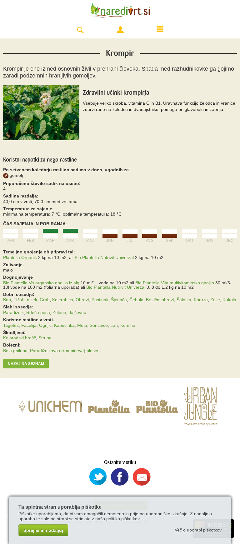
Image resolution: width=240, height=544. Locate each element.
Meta (82, 325)
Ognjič (45, 325)
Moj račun (120, 29)
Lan (114, 325)
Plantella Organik (20, 257)
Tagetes (11, 325)
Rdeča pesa (38, 312)
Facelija (29, 325)
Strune (45, 337)
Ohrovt (82, 299)
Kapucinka (64, 325)
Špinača (119, 299)
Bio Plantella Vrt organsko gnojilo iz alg (41, 282)
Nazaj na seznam (26, 364)
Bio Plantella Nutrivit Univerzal (104, 257)
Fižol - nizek (25, 299)
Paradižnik (13, 312)
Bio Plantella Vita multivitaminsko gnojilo (174, 282)
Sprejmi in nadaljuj (43, 530)
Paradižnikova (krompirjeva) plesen (65, 350)
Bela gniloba (15, 350)
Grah (45, 299)
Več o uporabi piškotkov (198, 529)
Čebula (136, 299)
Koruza (201, 299)
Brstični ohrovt (160, 299)
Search (80, 30)
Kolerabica (62, 299)
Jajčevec (77, 312)
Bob (7, 299)
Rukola (229, 299)
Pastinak (100, 299)
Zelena (59, 312)
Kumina (127, 325)
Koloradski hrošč (19, 337)
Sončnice (99, 325)
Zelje (215, 299)
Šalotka (184, 299)
